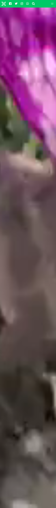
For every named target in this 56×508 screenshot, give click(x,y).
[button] (52, 4)
